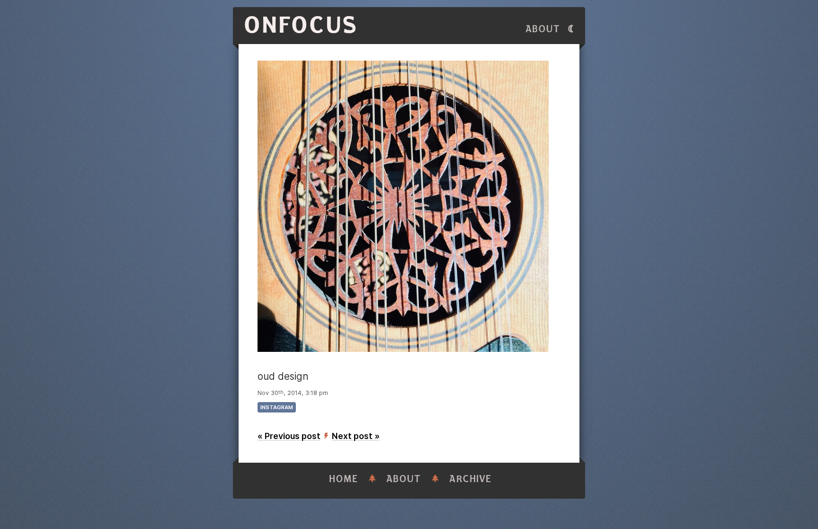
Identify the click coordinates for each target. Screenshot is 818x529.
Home (343, 479)
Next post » (356, 436)
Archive (470, 479)
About (542, 29)
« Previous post (289, 436)
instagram (276, 407)
